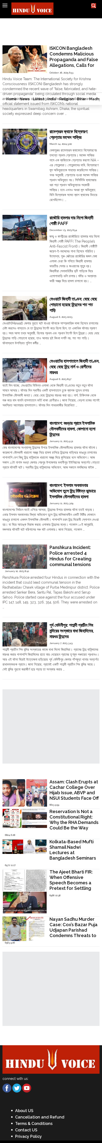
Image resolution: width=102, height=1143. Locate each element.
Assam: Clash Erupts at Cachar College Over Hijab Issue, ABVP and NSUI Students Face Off (74, 790)
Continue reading (16, 119)
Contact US (26, 1130)
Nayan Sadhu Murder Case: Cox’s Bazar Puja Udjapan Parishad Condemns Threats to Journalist (74, 930)
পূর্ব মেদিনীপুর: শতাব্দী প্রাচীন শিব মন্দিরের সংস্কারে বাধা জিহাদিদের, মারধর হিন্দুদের (72, 630)
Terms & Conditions (33, 1123)
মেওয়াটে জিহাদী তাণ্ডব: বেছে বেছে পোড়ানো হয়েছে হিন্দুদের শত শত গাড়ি (73, 304)
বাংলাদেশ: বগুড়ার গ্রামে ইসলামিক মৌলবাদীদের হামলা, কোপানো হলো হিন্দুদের (72, 429)
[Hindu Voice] (51, 1059)
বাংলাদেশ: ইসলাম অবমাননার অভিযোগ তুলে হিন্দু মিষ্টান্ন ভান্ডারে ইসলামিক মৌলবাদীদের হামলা (73, 491)
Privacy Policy (28, 1136)
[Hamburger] (4, 5)
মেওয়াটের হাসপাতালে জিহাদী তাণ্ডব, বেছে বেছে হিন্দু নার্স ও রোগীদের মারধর (75, 366)
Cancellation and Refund (39, 1117)
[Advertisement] (51, 55)
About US (24, 1110)
